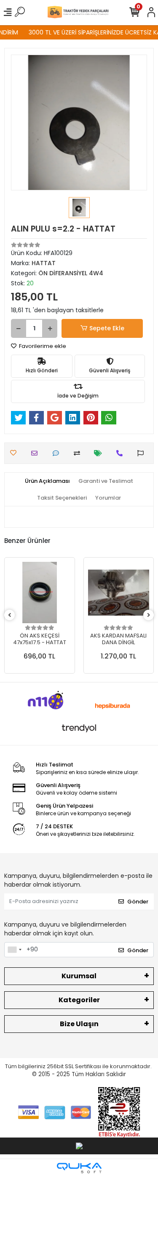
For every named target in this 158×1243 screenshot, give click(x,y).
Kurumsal (79, 976)
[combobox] (14, 950)
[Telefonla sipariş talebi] (121, 453)
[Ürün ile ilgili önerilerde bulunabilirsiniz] (142, 453)
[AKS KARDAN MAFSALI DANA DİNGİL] (119, 592)
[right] (149, 615)
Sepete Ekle (106, 328)
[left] (10, 615)
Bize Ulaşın (79, 1024)
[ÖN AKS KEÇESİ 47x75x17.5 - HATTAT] (39, 592)
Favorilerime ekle (42, 346)
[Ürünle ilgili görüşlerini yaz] (58, 453)
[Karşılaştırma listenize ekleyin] (79, 453)
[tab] (47, 481)
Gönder (137, 902)
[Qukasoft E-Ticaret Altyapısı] (79, 1168)
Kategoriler (79, 1000)
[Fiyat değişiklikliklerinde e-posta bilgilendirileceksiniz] (100, 453)
